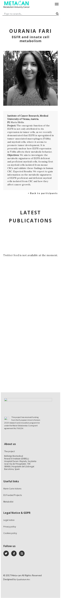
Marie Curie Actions (12, 488)
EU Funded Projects (12, 495)
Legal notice (8, 520)
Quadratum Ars (23, 579)
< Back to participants (43, 193)
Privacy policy (9, 526)
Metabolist (8, 501)
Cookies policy (10, 533)
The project (9, 451)
